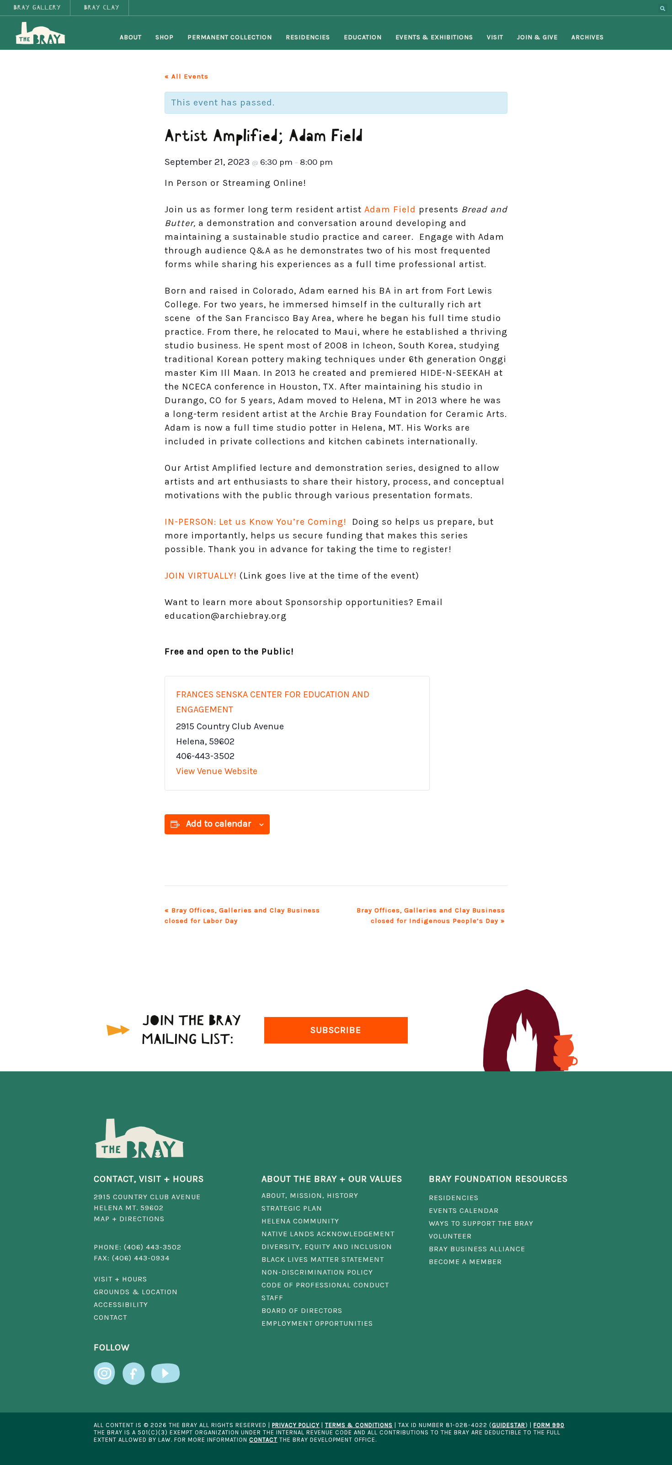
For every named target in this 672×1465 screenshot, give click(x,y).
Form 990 (549, 1425)
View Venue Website (216, 771)
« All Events (186, 76)
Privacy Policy (296, 1425)
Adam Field (390, 209)
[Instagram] (105, 1369)
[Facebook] (133, 1369)
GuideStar (508, 1425)
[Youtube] (165, 1369)
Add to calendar (218, 823)
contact (263, 1439)
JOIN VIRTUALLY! (201, 575)
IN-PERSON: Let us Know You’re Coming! (258, 521)
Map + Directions (129, 1218)
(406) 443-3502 (152, 1247)
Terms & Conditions (359, 1425)
